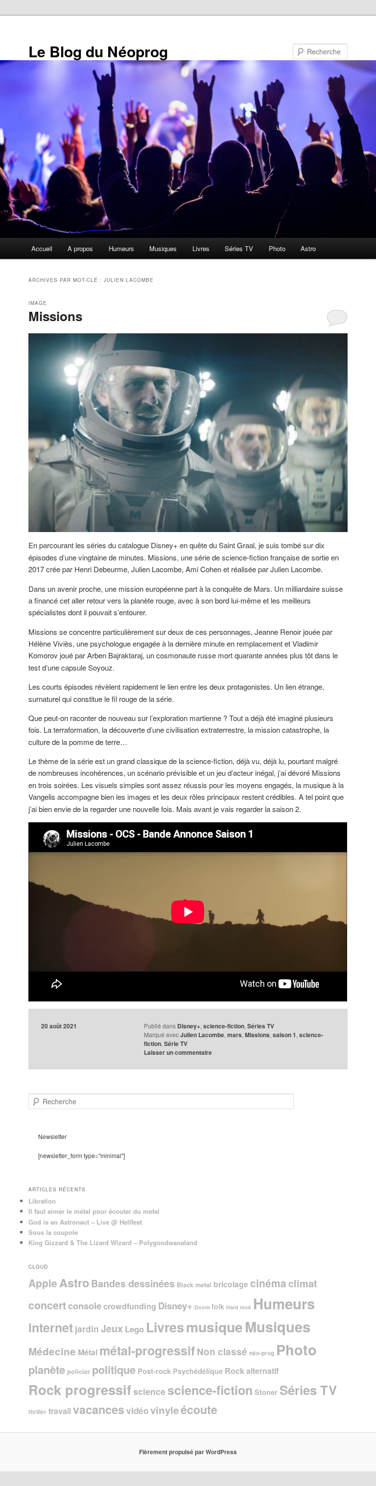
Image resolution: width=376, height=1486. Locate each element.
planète (46, 1369)
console (84, 1305)
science (149, 1391)
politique (114, 1369)
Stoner (266, 1392)
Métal (87, 1352)
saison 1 (284, 1034)
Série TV (176, 1043)
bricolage (230, 1284)
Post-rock (154, 1371)
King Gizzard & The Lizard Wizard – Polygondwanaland (112, 1242)
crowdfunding (129, 1306)
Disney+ (188, 1026)
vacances (98, 1409)
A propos (80, 248)
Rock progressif (79, 1389)
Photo (277, 248)
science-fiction (223, 1026)
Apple (42, 1283)
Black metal (194, 1284)
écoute (199, 1409)
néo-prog (261, 1353)
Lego (134, 1329)
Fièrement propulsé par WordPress (188, 1451)
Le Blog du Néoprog (98, 51)
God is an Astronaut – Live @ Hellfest (85, 1222)
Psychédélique (198, 1371)
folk (218, 1306)
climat (302, 1283)
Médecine (52, 1351)
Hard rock (238, 1307)
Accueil (41, 248)
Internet (50, 1327)
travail (59, 1410)
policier (78, 1371)
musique (214, 1327)
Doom (202, 1307)
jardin (87, 1329)
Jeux (112, 1328)
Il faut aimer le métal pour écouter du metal (94, 1211)
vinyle (164, 1410)
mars (234, 1034)
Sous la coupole (53, 1232)
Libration (42, 1201)
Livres (201, 248)
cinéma (268, 1283)
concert (47, 1305)
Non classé (222, 1351)
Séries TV (239, 248)
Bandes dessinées (133, 1283)
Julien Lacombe (202, 1034)
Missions (55, 316)
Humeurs (121, 248)
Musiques (163, 248)
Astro (308, 248)
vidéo (137, 1410)
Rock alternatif (252, 1370)
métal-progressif (147, 1350)
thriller (37, 1412)
